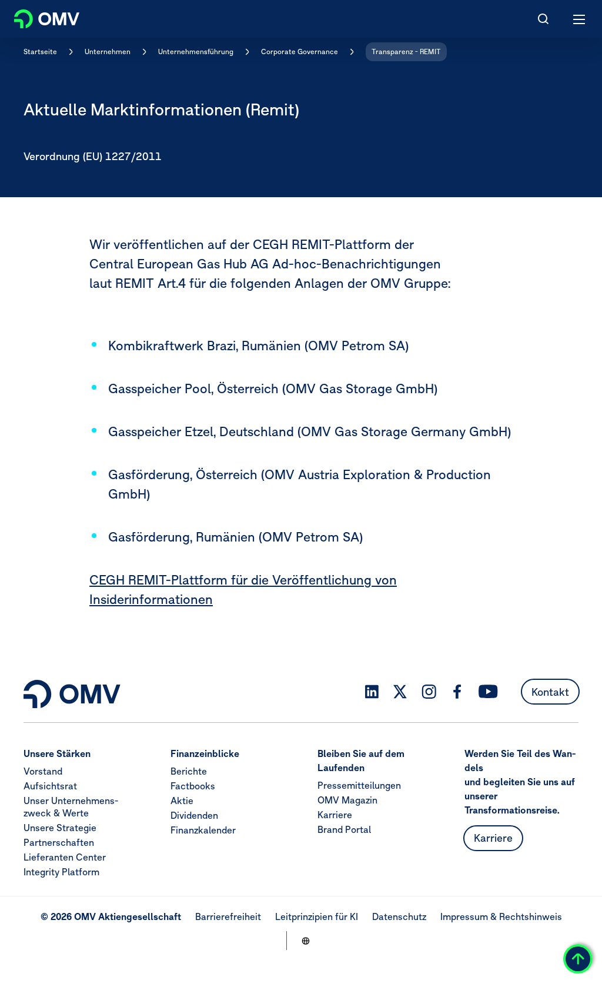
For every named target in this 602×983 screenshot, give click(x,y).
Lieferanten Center (65, 857)
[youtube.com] (489, 692)
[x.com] (400, 692)
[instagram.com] (429, 692)
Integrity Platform (61, 872)
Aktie (181, 800)
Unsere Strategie (60, 827)
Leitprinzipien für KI (316, 916)
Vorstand (43, 771)
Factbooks (192, 786)
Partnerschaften (59, 842)
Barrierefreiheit (228, 916)
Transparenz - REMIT (406, 51)
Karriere (334, 815)
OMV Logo (36, 16)
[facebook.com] (457, 692)
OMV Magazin (347, 800)
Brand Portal (344, 829)
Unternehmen (108, 51)
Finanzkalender (203, 830)
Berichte (188, 771)
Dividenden (194, 815)
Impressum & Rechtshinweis (501, 916)
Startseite (40, 51)
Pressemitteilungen (359, 785)
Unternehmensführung (195, 51)
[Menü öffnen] (579, 19)
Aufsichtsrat (50, 786)
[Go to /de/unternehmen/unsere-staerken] (305, 940)
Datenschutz (399, 916)
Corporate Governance (299, 51)
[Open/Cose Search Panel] (543, 19)
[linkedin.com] (371, 692)
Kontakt (550, 692)
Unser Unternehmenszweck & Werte (71, 807)
